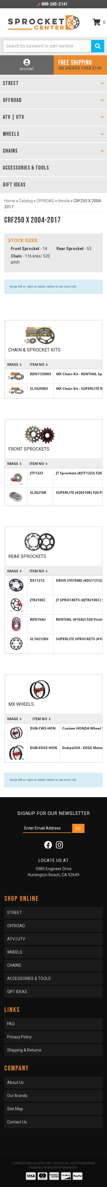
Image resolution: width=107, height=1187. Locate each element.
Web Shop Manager (62, 1167)
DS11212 (37, 580)
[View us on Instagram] (59, 846)
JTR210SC (38, 600)
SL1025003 (39, 388)
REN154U (38, 619)
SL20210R (38, 492)
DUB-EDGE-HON (43, 747)
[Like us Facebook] (48, 846)
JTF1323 (36, 473)
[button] (53, 46)
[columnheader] (16, 364)
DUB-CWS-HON (43, 728)
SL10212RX (39, 638)
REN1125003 (40, 374)
